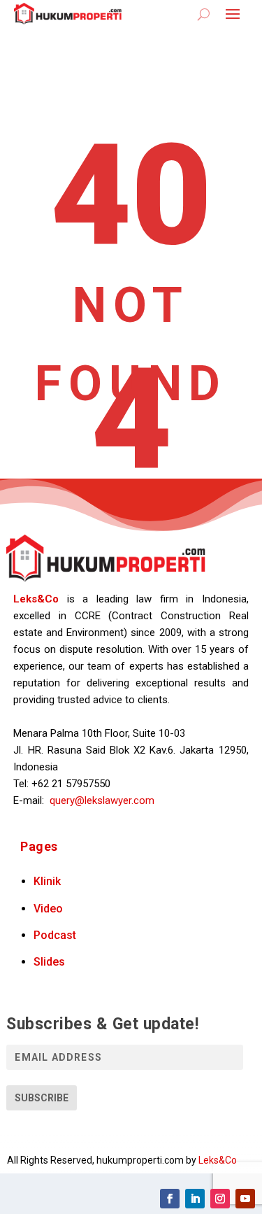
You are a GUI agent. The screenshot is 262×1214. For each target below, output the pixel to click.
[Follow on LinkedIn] (195, 1198)
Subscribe (41, 1097)
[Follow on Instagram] (220, 1198)
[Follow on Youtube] (245, 1198)
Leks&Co (36, 599)
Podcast (55, 935)
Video (48, 908)
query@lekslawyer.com (102, 800)
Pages (39, 846)
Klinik (47, 881)
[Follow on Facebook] (170, 1198)
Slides (49, 961)
